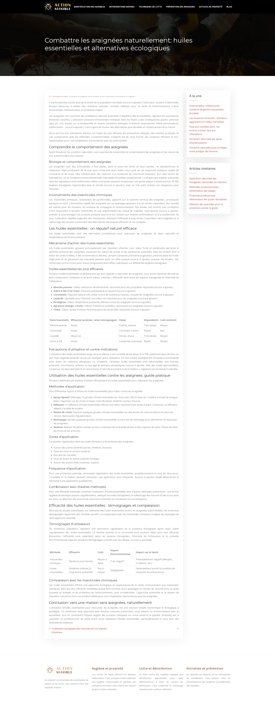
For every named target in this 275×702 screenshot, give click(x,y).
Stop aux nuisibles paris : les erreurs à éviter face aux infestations (204, 130)
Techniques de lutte (150, 6)
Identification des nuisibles (89, 6)
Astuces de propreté (210, 6)
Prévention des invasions (180, 6)
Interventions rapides (121, 6)
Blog (229, 6)
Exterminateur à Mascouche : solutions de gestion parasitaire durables (206, 109)
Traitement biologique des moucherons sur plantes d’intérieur (79, 630)
